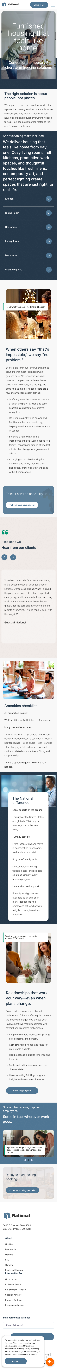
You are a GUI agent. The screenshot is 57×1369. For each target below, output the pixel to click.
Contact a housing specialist (23, 1190)
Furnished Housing (14, 1270)
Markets (9, 1254)
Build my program (22, 1090)
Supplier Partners (13, 1294)
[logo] (16, 1216)
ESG (7, 1259)
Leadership (10, 1249)
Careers (9, 1265)
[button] (28, 199)
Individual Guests (13, 1284)
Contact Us (39, 5)
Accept (15, 1361)
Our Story (9, 1244)
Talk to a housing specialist (22, 505)
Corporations (11, 1279)
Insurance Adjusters (14, 1305)
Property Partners (13, 1300)
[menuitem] (10, 4)
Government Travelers (15, 1289)
